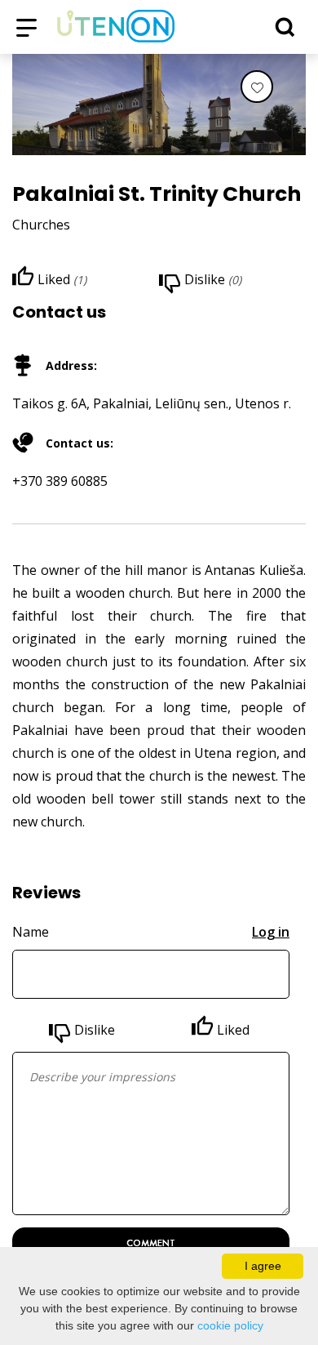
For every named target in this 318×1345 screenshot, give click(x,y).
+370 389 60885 (60, 481)
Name (30, 932)
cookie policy (230, 1325)
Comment (150, 1242)
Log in (270, 932)
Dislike (94, 1030)
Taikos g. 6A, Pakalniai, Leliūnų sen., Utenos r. (151, 403)
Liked (233, 1030)
